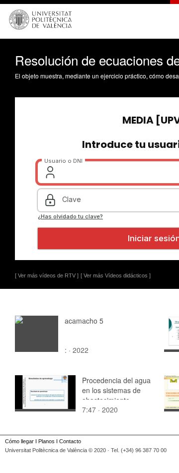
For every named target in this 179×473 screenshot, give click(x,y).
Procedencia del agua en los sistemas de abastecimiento (116, 390)
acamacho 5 (84, 321)
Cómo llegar (19, 441)
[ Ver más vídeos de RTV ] (47, 275)
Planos (46, 441)
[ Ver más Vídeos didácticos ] (116, 275)
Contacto (70, 441)
